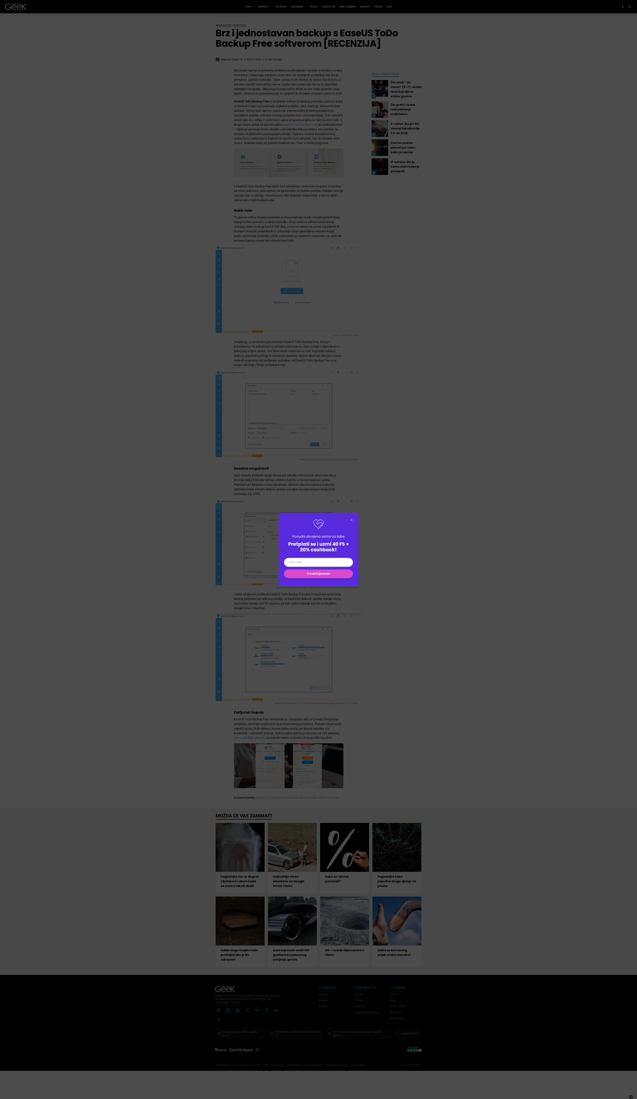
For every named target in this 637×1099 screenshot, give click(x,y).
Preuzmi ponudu (318, 574)
